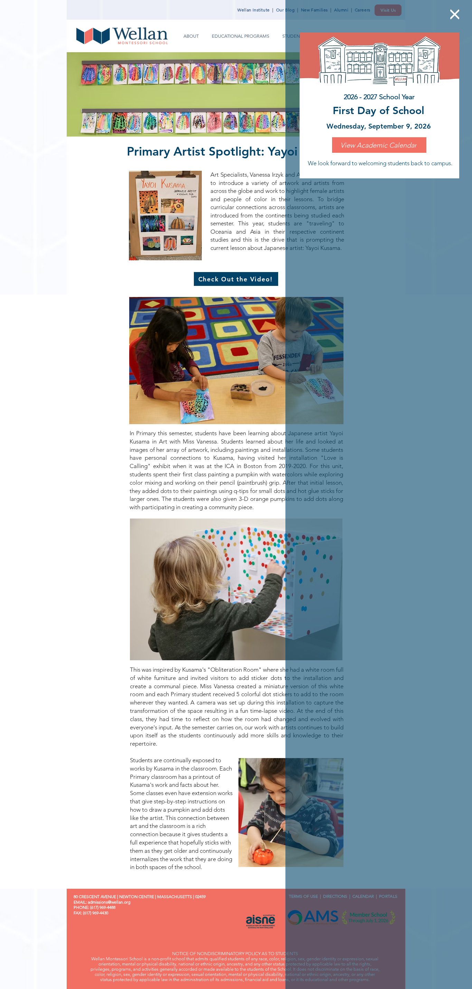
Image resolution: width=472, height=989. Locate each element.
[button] (454, 14)
